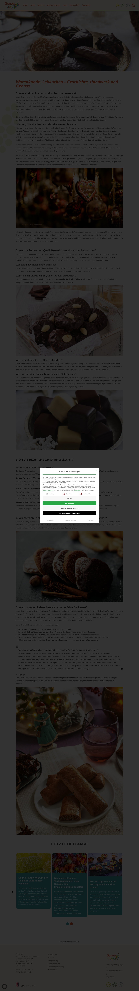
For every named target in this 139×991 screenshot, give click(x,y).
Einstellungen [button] (77, 490)
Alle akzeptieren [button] (69, 503)
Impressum (90, 520)
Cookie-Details (49, 520)
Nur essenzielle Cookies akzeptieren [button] (69, 508)
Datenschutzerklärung (48, 490)
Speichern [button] (69, 498)
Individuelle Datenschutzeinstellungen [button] (69, 513)
